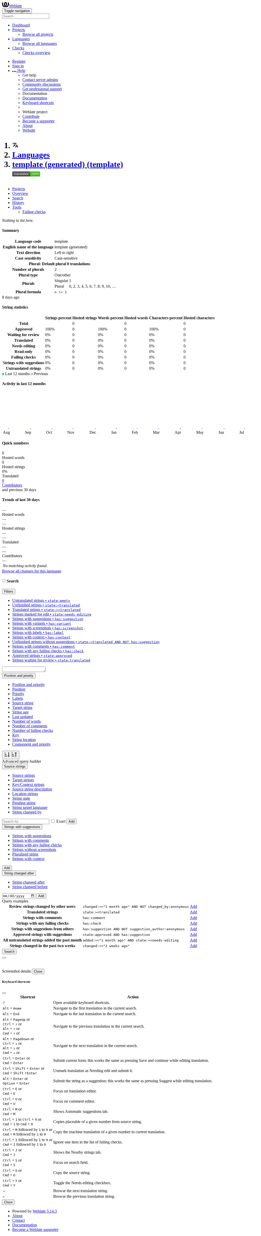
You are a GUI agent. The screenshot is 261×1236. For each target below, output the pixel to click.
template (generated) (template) (67, 164)
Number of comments (29, 726)
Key (15, 735)
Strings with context (28, 859)
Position (18, 689)
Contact (18, 1220)
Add (71, 821)
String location (24, 739)
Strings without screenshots (34, 849)
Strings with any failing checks (37, 845)
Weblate (15, 6)
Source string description (32, 789)
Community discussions (41, 84)
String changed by (27, 812)
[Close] (4, 958)
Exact (61, 821)
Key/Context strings (28, 784)
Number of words (26, 721)
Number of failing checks (32, 730)
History (18, 202)
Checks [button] (18, 48)
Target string (22, 707)
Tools (16, 207)
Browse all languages (39, 43)
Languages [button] (21, 39)
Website (28, 130)
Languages (31, 154)
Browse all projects (37, 34)
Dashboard (21, 25)
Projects (18, 189)
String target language (29, 807)
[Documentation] (4, 581)
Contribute (31, 116)
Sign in (18, 66)
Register (18, 61)
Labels (17, 698)
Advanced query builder (21, 761)
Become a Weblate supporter (35, 1229)
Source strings (23, 775)
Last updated (22, 717)
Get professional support (42, 89)
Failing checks (34, 212)
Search (17, 198)
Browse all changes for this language (31, 571)
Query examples (15, 901)
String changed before (30, 887)
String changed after (28, 882)
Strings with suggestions (31, 836)
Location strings (25, 794)
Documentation (34, 98)
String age (20, 712)
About (27, 125)
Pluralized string (25, 854)
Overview (20, 193)
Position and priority (28, 684)
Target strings (23, 780)
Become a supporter (38, 121)
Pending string (23, 803)
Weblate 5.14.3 (45, 1211)
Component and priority (31, 744)
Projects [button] (18, 30)
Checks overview (36, 52)
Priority (18, 694)
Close (38, 971)
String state (21, 798)
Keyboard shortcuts (38, 102)
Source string (22, 703)
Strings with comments (30, 840)
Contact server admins (40, 80)
